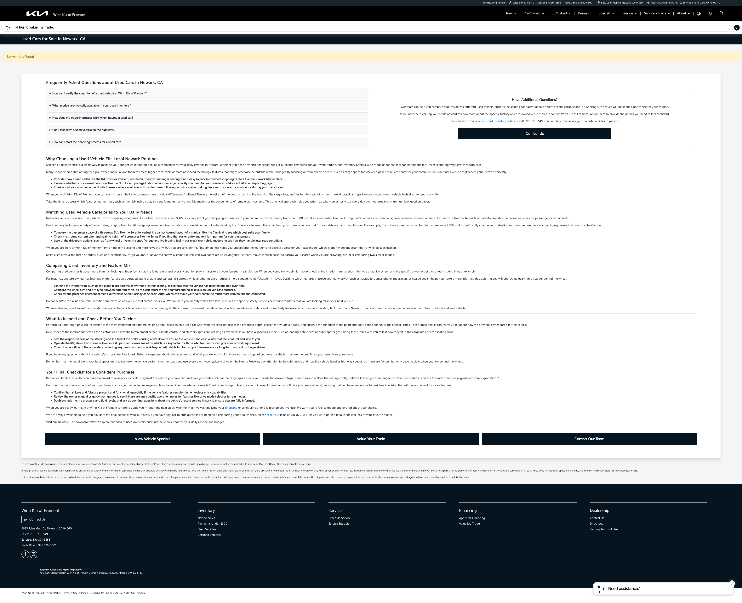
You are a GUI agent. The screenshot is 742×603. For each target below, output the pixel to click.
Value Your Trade (371, 439)
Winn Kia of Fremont (32, 593)
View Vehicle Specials (152, 439)
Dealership (599, 510)
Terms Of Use (69, 593)
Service (335, 510)
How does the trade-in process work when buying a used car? (92, 117)
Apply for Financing (472, 518)
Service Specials (338, 523)
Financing (468, 510)
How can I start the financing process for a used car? (86, 142)
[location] (599, 2)
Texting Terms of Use (604, 529)
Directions (596, 523)
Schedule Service (339, 518)
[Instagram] (33, 554)
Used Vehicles (207, 529)
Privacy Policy (53, 593)
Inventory (206, 510)
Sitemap (83, 593)
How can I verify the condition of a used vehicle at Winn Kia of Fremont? (99, 93)
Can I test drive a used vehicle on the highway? (83, 130)
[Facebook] (25, 554)
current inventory (494, 121)
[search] (721, 13)
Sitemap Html (97, 593)
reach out (273, 415)
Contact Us (535, 134)
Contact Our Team (589, 439)
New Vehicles (206, 518)
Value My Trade (469, 523)
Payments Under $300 (212, 523)
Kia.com (141, 593)
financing (231, 407)
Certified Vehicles (209, 535)
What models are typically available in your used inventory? (91, 105)
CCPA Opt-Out (127, 593)
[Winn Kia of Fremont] (54, 13)
